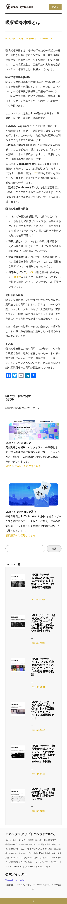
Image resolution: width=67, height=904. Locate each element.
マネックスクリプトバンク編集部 (21, 38)
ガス (35, 173)
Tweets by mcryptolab (15, 880)
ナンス (30, 272)
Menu (55, 6)
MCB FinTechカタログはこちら (23, 466)
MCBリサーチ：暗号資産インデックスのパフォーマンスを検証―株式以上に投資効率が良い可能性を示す (43, 623)
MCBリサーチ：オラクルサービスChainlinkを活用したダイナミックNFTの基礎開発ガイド (43, 710)
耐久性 (17, 277)
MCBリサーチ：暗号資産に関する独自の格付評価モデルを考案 (43, 794)
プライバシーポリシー (26, 885)
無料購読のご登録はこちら (20, 535)
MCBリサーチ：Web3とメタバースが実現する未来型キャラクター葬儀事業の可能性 (42, 581)
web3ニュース (43, 885)
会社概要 (10, 885)
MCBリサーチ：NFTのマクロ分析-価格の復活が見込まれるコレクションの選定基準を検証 (43, 666)
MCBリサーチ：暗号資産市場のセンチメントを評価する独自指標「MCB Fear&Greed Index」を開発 (43, 753)
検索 (54, 548)
